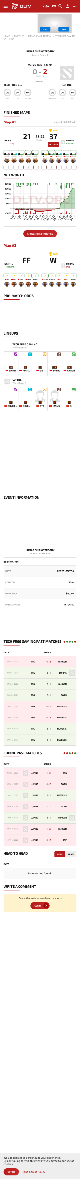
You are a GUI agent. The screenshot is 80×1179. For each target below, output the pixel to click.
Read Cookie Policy (33, 1171)
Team (71, 854)
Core (60, 854)
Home (7, 36)
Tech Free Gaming (13, 84)
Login (37, 905)
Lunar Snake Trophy (40, 51)
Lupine (67, 84)
